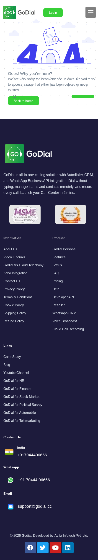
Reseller (58, 305)
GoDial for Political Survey (22, 405)
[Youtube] (55, 547)
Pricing (57, 281)
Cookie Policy (13, 305)
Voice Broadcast (64, 321)
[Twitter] (43, 547)
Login (53, 12)
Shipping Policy (14, 313)
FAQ (55, 273)
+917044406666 (32, 455)
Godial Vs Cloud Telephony (23, 265)
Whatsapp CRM (64, 313)
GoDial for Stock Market (21, 397)
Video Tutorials (14, 257)
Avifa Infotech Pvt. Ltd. (71, 535)
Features (59, 257)
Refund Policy (13, 321)
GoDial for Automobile (19, 413)
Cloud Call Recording (68, 329)
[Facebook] (30, 547)
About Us (10, 249)
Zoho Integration (15, 273)
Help (55, 289)
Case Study (12, 357)
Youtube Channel (16, 373)
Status (57, 265)
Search (83, 97)
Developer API (63, 297)
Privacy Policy (14, 289)
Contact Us (11, 281)
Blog (6, 365)
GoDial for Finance (17, 389)
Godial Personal (64, 249)
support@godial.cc (35, 506)
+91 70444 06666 (34, 480)
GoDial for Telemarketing (21, 421)
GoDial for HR (13, 381)
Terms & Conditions (18, 297)
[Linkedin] (68, 547)
